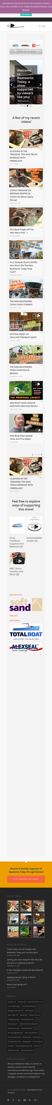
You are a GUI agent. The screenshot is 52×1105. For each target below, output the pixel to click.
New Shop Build (31, 1033)
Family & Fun (34, 1015)
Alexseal (12, 1002)
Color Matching (14, 1006)
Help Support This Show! (26, 879)
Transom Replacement (24, 1046)
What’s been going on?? (17, 984)
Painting (27, 1037)
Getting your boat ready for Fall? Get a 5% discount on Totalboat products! (24, 961)
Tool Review (38, 1041)
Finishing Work (27, 1019)
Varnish (37, 1046)
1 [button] (21, 106)
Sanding (27, 1041)
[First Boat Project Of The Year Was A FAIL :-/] (39, 906)
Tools (10, 1046)
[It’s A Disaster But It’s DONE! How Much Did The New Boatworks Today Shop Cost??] (13, 919)
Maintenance (13, 1028)
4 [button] (30, 106)
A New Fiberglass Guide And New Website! (25, 970)
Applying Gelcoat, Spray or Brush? (21, 977)
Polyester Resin (14, 1041)
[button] (11, 84)
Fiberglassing (13, 1019)
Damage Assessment (15, 1011)
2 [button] (24, 106)
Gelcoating (13, 1024)
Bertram (22, 1002)
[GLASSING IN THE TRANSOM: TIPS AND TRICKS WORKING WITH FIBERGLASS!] (13, 906)
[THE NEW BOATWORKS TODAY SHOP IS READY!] (26, 919)
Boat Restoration (35, 1002)
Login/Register (26, 14)
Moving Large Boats (15, 1033)
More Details (26, 137)
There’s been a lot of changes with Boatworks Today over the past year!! (22, 951)
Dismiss (26, 10)
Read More (23, 80)
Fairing (23, 1015)
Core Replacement (29, 1006)
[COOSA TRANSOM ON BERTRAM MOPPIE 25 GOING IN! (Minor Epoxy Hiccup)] (26, 906)
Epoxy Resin (13, 1015)
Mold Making (26, 1028)
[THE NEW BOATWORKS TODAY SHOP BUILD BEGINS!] (13, 932)
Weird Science (13, 1050)
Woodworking (27, 1050)
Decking (29, 1011)
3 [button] (27, 106)
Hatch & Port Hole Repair (29, 1024)
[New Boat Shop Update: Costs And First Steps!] (39, 932)
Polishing (37, 1037)
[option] (26, 82)
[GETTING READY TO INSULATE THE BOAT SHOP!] (39, 919)
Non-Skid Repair (14, 1037)
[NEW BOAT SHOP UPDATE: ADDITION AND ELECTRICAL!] (26, 932)
